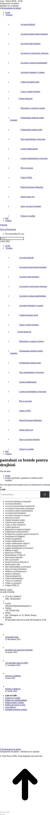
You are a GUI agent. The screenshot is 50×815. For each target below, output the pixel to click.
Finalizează (11, 229)
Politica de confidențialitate (16, 700)
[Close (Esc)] (1, 812)
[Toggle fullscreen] (6, 812)
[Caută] (44, 494)
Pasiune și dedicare (13, 689)
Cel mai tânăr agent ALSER (16, 663)
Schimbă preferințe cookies (16, 709)
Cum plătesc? (10, 707)
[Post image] (9, 635)
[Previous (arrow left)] (1, 814)
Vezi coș (3, 229)
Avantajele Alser (11, 637)
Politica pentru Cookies (14, 702)
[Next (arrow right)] (4, 814)
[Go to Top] (25, 809)
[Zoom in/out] (9, 812)
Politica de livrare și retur (15, 705)
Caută (2, 489)
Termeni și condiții (12, 698)
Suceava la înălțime (13, 676)
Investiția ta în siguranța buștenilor (19, 650)
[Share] (4, 812)
